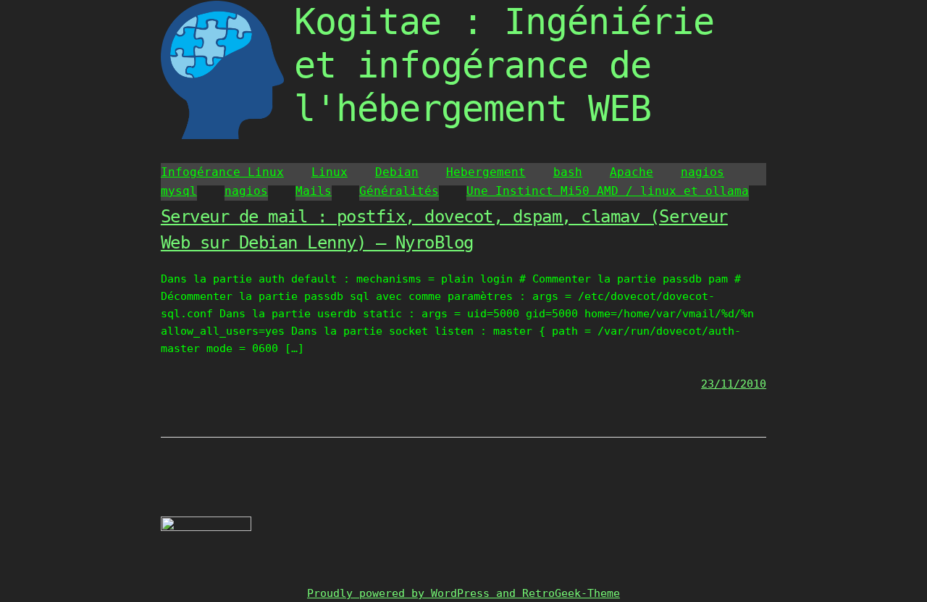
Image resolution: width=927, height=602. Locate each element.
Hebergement (486, 172)
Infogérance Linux (222, 172)
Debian (397, 172)
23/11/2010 (733, 383)
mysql (179, 191)
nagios (702, 172)
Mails (313, 191)
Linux (329, 172)
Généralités (399, 191)
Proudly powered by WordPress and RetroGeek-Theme (463, 593)
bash (567, 172)
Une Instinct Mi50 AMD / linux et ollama (607, 191)
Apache (631, 172)
